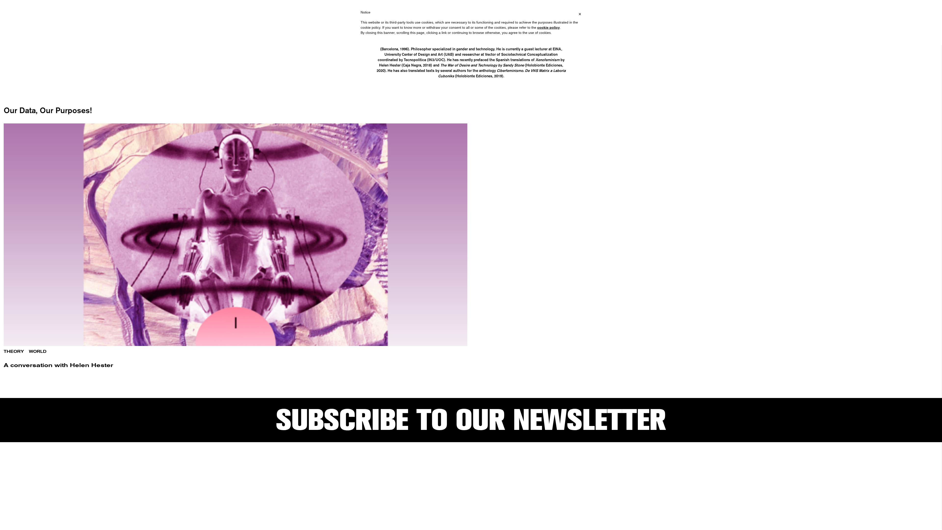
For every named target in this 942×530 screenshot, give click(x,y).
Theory (14, 351)
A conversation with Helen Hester (58, 365)
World (37, 351)
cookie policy (548, 27)
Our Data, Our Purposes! (48, 110)
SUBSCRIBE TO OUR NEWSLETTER (471, 420)
